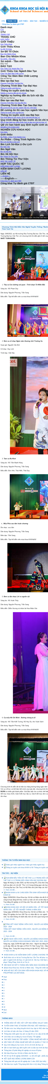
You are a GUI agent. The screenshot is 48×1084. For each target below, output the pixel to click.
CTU (3, 21)
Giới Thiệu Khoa (6, 44)
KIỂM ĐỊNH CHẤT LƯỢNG (10, 166)
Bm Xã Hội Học (6, 152)
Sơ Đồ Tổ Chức (6, 49)
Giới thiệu (4, 132)
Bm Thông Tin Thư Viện (9, 156)
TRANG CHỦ (11, 21)
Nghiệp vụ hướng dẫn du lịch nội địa (13, 93)
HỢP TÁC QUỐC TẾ (8, 161)
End (4, 1012)
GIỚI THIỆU (23, 21)
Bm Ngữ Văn (5, 147)
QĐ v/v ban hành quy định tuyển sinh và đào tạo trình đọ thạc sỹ (23, 122)
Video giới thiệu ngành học (35, 865)
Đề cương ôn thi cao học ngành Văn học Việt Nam (18, 108)
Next (5, 1010)
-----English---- (5, 176)
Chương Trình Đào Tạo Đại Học (11, 83)
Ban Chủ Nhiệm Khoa (8, 54)
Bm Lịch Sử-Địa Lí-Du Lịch (10, 142)
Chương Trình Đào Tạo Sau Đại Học (13, 103)
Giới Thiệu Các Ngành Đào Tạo (11, 69)
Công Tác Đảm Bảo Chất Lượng (12, 73)
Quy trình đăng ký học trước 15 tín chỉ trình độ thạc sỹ (20, 117)
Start (5, 977)
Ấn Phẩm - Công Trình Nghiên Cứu (12, 137)
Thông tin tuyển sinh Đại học (10, 88)
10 (4, 1007)
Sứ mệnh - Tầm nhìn (7, 59)
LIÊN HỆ (3, 171)
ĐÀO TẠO (33, 21)
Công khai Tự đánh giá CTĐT (13, 24)
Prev (5, 979)
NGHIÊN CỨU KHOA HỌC (10, 127)
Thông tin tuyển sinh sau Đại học (12, 113)
